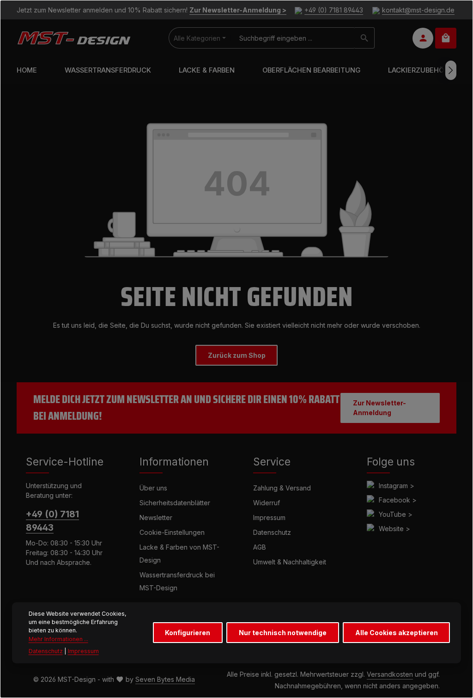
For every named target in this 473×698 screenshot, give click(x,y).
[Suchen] (365, 38)
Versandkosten (390, 674)
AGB (259, 547)
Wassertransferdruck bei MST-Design (177, 581)
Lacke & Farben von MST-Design (179, 553)
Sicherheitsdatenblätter (174, 503)
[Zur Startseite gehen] (74, 38)
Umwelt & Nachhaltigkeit (289, 562)
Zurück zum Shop (237, 355)
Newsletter (155, 517)
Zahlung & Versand (282, 488)
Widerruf (266, 503)
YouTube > (395, 514)
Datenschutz (272, 532)
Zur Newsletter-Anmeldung (379, 407)
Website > (394, 529)
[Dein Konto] (422, 38)
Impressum (269, 517)
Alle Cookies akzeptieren (396, 633)
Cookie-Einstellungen (172, 532)
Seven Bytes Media (165, 679)
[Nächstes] (450, 70)
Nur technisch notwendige (283, 633)
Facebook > (398, 500)
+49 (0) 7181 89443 (333, 10)
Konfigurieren (187, 633)
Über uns (153, 488)
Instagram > (396, 486)
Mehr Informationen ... (58, 639)
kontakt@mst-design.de (418, 10)
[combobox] (292, 38)
